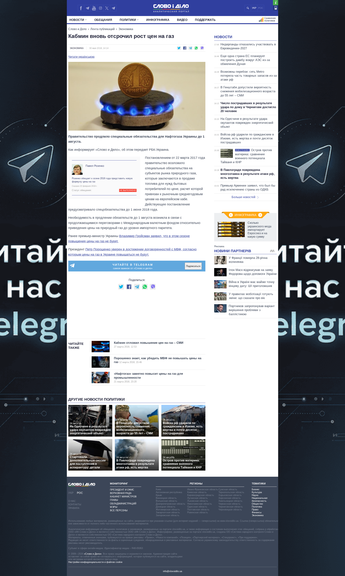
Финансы (256, 512)
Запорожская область (167, 515)
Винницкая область (166, 498)
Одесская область (197, 506)
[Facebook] (81, 8)
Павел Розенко (95, 165)
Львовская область (197, 501)
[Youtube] (94, 8)
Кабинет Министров (123, 496)
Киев (158, 489)
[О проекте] (275, 2)
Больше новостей (243, 197)
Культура (257, 492)
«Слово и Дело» (93, 553)
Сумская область (227, 489)
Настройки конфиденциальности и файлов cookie (95, 562)
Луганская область (197, 498)
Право (255, 509)
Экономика (125, 29)
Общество (257, 503)
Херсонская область (229, 498)
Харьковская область (230, 495)
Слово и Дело (77, 29)
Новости (76, 19)
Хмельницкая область (230, 501)
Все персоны (119, 510)
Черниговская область (230, 506)
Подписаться (193, 266)
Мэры (113, 507)
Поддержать (205, 19)
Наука (255, 495)
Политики (128, 19)
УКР (254, 8)
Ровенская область (197, 512)
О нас (72, 501)
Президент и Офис (122, 489)
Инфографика (157, 19)
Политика (257, 506)
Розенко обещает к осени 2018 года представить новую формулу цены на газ (102, 180)
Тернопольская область (231, 492)
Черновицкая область (230, 509)
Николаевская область (199, 503)
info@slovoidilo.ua (172, 571)
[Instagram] (100, 8)
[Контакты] (275, 7)
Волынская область (166, 501)
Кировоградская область (200, 495)
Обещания (103, 19)
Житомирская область (168, 509)
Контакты (74, 504)
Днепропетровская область (170, 503)
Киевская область (197, 492)
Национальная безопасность (259, 499)
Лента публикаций (102, 29)
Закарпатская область (168, 512)
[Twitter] (107, 8)
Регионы (196, 483)
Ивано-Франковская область (202, 489)
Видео (182, 19)
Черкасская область (229, 503)
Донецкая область (165, 506)
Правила (73, 508)
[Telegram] (87, 8)
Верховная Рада (121, 493)
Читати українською (81, 56)
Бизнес (255, 489)
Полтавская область (198, 509)
